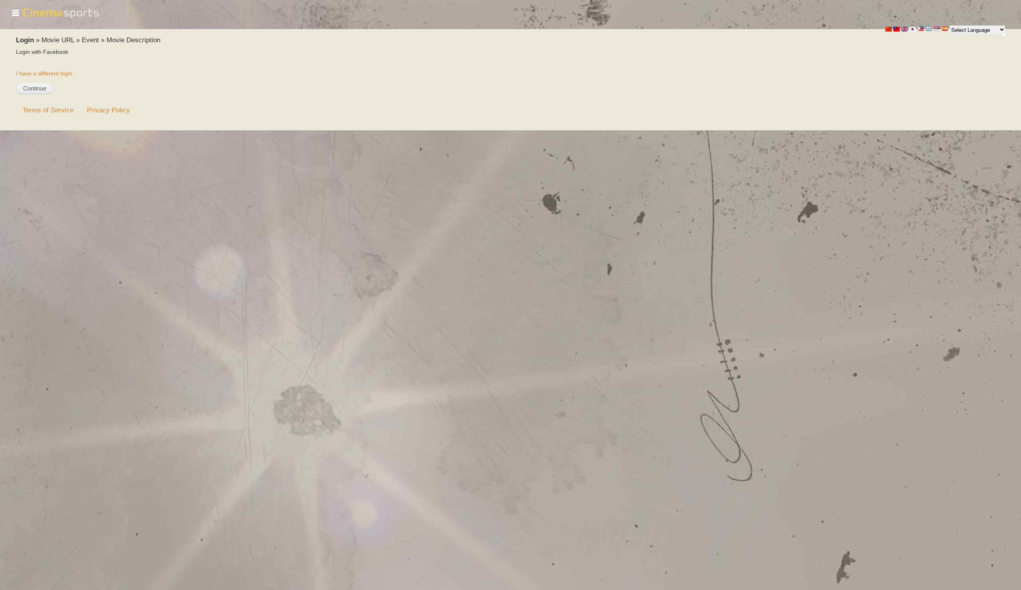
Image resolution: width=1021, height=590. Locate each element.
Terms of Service (48, 110)
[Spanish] (945, 29)
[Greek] (929, 29)
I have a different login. (45, 73)
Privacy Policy (108, 110)
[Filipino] (921, 29)
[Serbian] (937, 29)
